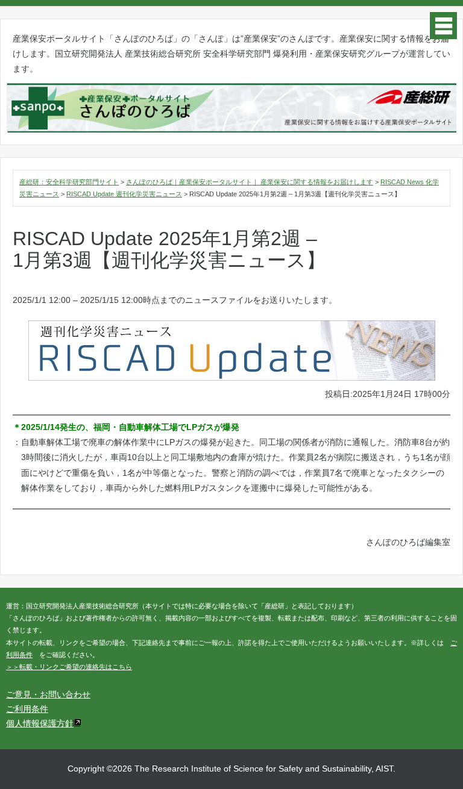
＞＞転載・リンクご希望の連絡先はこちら (69, 666)
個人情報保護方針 (40, 723)
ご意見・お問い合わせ (48, 694)
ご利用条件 (27, 709)
